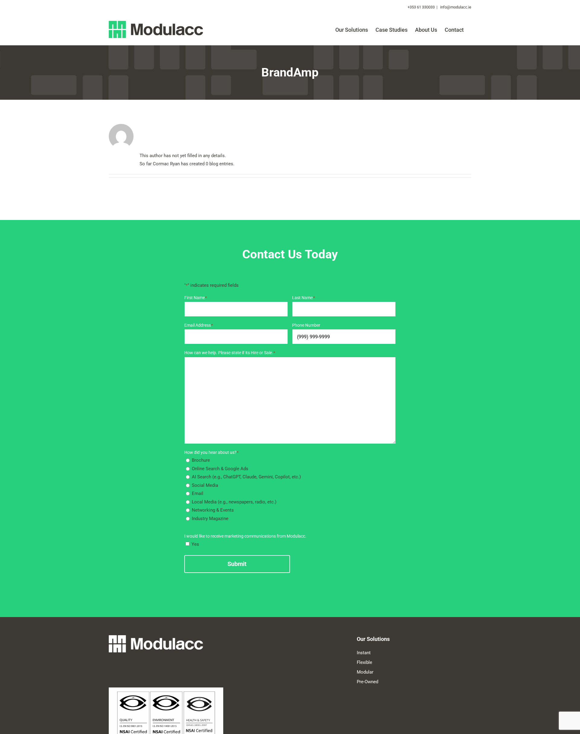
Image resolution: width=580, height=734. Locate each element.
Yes (195, 544)
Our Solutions (373, 639)
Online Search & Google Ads (220, 468)
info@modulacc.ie (455, 7)
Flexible (364, 662)
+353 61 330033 (421, 7)
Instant (364, 652)
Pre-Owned (367, 681)
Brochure (201, 460)
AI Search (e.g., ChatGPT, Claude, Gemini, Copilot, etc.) (246, 477)
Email (197, 493)
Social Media (205, 485)
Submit (236, 563)
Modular (365, 672)
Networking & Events (213, 510)
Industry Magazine (210, 518)
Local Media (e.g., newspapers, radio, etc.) (234, 502)
